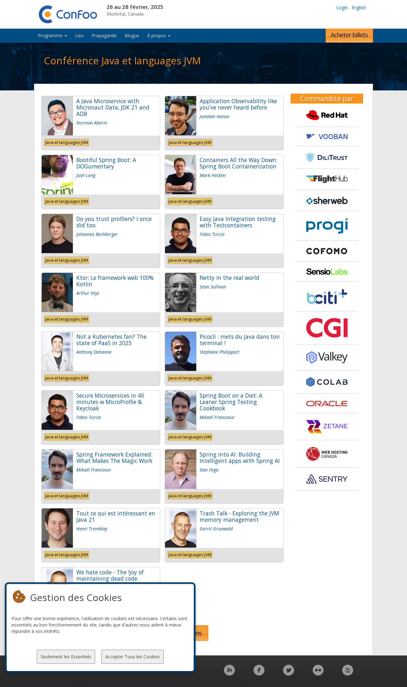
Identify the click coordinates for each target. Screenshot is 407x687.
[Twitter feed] (288, 673)
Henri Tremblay (91, 529)
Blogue (132, 35)
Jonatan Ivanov (214, 116)
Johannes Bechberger (97, 234)
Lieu (79, 35)
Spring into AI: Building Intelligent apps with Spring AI (240, 457)
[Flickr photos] (318, 673)
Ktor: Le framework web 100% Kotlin (115, 281)
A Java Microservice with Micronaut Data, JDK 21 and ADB (112, 107)
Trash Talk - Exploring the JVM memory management (239, 516)
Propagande (104, 35)
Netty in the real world (229, 277)
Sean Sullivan (213, 287)
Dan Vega (209, 470)
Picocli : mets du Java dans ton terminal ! (240, 340)
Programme (51, 35)
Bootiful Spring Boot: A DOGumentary (106, 163)
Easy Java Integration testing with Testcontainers (238, 222)
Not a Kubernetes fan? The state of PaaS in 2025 (111, 340)
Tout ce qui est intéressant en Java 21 (115, 516)
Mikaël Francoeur (217, 417)
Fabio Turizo (212, 234)
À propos (157, 35)
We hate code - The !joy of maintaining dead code (110, 575)
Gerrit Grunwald (216, 529)
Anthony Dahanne (94, 352)
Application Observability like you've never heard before (238, 104)
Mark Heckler (213, 175)
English (359, 7)
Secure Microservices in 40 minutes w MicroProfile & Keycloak (110, 402)
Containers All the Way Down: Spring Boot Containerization (238, 163)
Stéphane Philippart (219, 352)
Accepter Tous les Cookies (132, 657)
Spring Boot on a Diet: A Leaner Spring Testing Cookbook (231, 402)
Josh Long (85, 175)
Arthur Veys (87, 293)
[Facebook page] (259, 673)
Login (342, 7)
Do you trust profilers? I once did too (114, 222)
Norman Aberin (91, 123)
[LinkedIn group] (229, 673)
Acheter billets (349, 35)
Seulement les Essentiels (66, 657)
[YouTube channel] (348, 673)
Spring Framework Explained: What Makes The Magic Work (114, 457)
